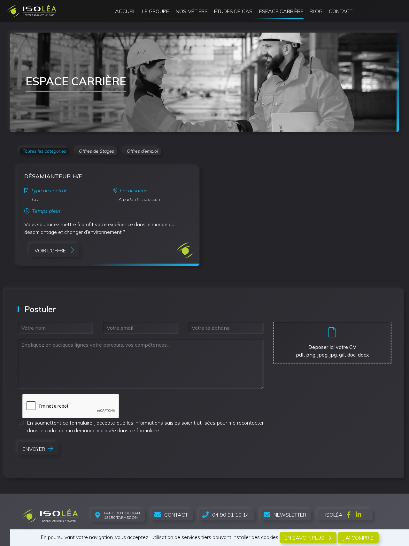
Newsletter (290, 514)
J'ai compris (358, 537)
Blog (316, 11)
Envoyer (34, 449)
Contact (340, 11)
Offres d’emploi (142, 151)
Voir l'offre (50, 250)
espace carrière (281, 11)
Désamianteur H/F (53, 176)
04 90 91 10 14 (230, 514)
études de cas (233, 11)
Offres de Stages (96, 151)
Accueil (125, 11)
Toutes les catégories (44, 151)
